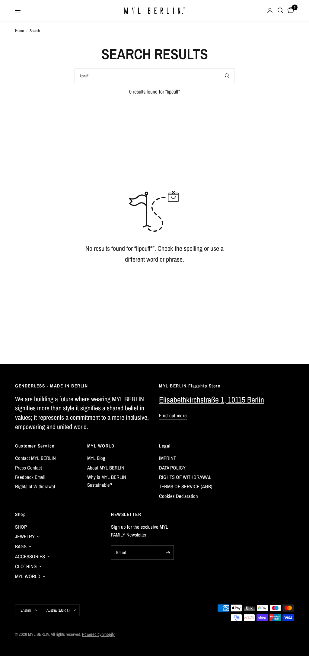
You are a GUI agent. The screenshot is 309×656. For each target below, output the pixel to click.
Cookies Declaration (178, 496)
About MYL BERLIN (105, 467)
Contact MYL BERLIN (35, 458)
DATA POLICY (172, 467)
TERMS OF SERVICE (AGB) (185, 486)
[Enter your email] (168, 552)
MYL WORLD (101, 446)
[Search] (280, 10)
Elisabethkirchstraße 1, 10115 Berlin (211, 399)
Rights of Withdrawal (35, 486)
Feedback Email (30, 477)
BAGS (21, 546)
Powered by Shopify (98, 634)
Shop (20, 514)
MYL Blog (96, 458)
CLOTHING (26, 566)
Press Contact (28, 467)
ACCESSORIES (30, 556)
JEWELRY (25, 536)
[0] (289, 10)
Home (19, 30)
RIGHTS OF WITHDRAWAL (185, 477)
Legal (165, 446)
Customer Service (35, 446)
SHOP (21, 527)
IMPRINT (167, 458)
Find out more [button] (173, 416)
